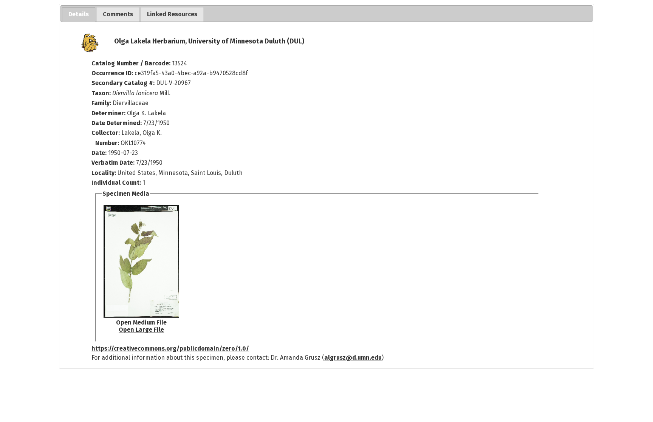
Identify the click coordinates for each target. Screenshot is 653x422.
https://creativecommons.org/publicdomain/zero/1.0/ (170, 348)
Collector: (106, 132)
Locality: (103, 172)
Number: (108, 143)
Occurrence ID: (113, 73)
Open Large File (141, 329)
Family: (101, 103)
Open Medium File (141, 322)
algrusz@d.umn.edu (353, 357)
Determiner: (109, 113)
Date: (99, 152)
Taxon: (101, 93)
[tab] (78, 14)
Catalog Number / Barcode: (131, 63)
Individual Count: (116, 182)
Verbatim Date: (113, 162)
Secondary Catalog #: (123, 83)
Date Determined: (117, 123)
